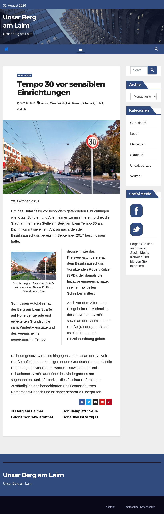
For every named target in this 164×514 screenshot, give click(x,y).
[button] (156, 49)
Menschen (137, 144)
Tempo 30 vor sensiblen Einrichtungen (61, 88)
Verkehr (22, 109)
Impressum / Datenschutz (140, 506)
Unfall (99, 103)
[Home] (6, 49)
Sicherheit (87, 103)
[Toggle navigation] (80, 49)
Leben (134, 133)
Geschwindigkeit (60, 103)
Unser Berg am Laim (33, 475)
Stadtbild (136, 155)
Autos (44, 103)
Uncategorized (141, 165)
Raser (76, 103)
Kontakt (110, 506)
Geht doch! (24, 75)
